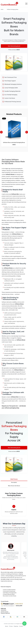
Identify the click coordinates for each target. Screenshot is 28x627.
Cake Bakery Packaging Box (9, 592)
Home (2, 9)
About (6, 626)
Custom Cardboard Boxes (9, 589)
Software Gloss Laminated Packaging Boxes (14, 142)
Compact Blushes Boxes (9, 594)
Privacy (11, 626)
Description (14, 482)
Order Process (14, 479)
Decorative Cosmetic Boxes (9, 596)
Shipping (16, 626)
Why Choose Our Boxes (14, 485)
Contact (21, 626)
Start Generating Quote (14, 46)
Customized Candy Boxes (9, 591)
